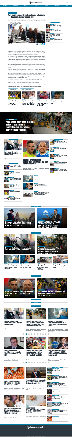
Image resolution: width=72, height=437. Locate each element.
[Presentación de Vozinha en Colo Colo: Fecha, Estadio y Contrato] (48, 26)
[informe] (49, 384)
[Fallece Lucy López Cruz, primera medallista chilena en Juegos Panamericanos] (6, 186)
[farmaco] (52, 156)
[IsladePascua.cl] (5, 2)
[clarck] (48, 40)
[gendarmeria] (49, 377)
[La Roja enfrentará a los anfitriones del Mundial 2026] (48, 31)
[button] (13, 89)
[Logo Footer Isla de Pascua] (36, 428)
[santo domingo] (6, 198)
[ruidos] (52, 142)
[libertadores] (49, 411)
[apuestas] (6, 179)
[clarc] (6, 167)
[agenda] (49, 391)
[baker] (49, 371)
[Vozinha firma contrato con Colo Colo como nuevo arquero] (48, 35)
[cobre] (49, 418)
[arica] (52, 163)
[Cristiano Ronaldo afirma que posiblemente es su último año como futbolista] (49, 398)
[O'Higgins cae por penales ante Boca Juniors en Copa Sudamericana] (6, 173)
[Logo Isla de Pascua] (36, 4)
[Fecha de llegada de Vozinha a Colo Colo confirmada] (6, 192)
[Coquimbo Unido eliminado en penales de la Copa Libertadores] (52, 170)
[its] (52, 149)
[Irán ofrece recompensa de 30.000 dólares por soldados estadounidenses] (49, 404)
